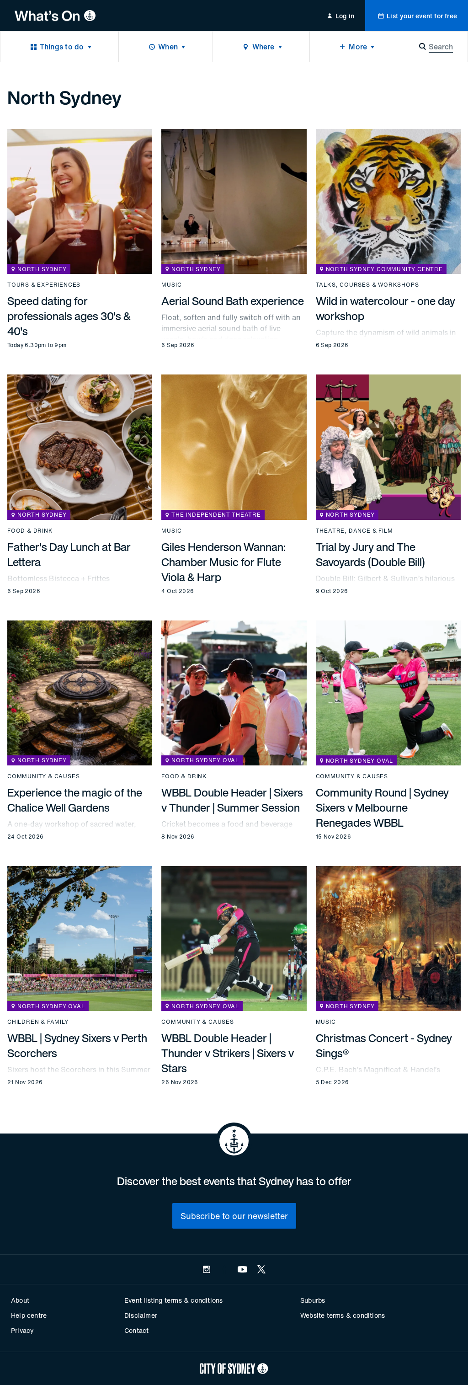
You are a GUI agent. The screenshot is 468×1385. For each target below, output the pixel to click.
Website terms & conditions (342, 1315)
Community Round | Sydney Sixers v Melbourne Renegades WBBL (382, 807)
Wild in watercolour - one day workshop (385, 308)
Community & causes (43, 776)
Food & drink (30, 531)
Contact (136, 1330)
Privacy (22, 1330)
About (20, 1300)
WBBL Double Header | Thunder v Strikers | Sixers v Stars (227, 1053)
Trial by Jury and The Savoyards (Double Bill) (370, 554)
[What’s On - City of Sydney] (55, 15)
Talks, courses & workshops (367, 285)
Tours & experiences (43, 285)
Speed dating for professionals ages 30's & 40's (69, 316)
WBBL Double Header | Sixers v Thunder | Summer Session (232, 800)
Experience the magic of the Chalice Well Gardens (74, 800)
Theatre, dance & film (354, 531)
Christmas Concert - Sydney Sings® (384, 1045)
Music (171, 285)
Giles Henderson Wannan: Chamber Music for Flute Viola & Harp (223, 562)
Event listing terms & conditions (173, 1300)
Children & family (38, 1022)
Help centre (29, 1315)
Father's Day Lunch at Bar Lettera (69, 554)
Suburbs (312, 1300)
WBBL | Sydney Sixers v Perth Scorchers (77, 1045)
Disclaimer (140, 1315)
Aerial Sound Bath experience (232, 301)
